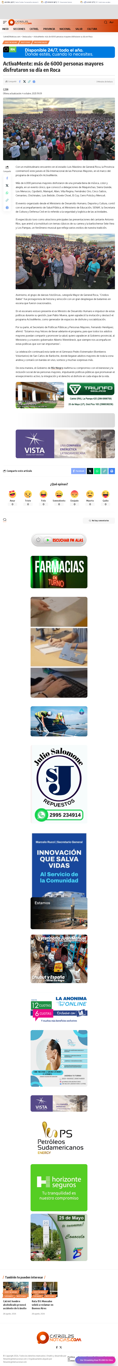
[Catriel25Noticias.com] (20, 22)
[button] (5, 22)
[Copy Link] (29, 81)
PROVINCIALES (40, 42)
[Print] (34, 81)
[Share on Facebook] (20, 81)
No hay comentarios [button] (100, 520)
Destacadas (11, 42)
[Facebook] (56, 1347)
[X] (61, 1347)
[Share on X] (24, 81)
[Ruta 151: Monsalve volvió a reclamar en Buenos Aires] (44, 1289)
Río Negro (57, 367)
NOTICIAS (25, 42)
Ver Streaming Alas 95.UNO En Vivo (96, 1360)
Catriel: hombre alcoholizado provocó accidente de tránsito (14, 1305)
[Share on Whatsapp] (7, 192)
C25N (5, 89)
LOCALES (9, 1296)
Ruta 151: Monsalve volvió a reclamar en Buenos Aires (42, 1305)
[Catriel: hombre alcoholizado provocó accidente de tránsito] (16, 1289)
